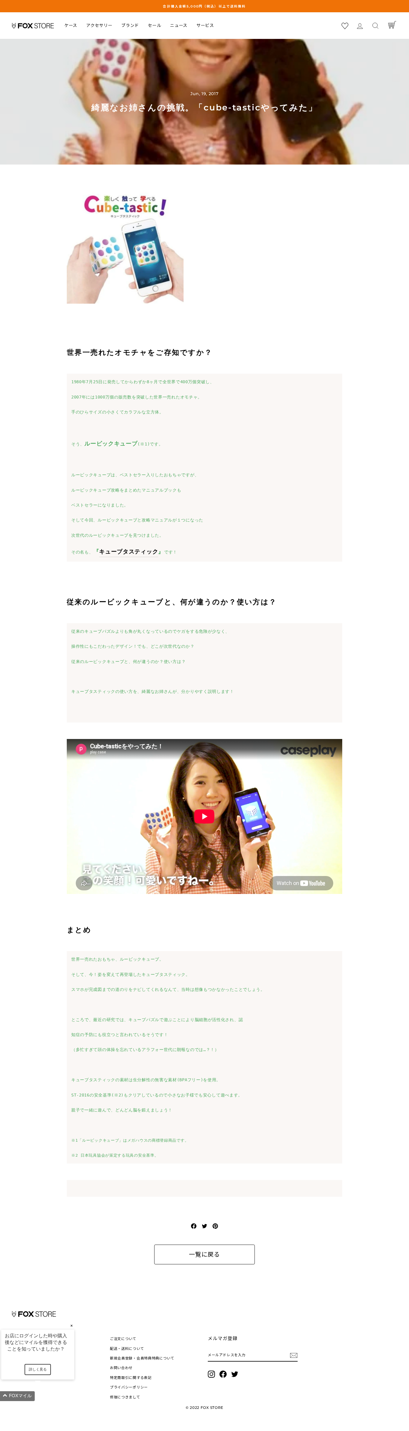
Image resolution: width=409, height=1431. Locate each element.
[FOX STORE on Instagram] (211, 1374)
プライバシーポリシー (129, 1387)
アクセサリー (99, 25)
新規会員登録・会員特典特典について (142, 1358)
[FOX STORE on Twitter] (234, 1374)
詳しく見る (38, 1369)
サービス (205, 25)
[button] (45, 1396)
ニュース (178, 25)
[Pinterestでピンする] (215, 1226)
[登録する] (294, 1355)
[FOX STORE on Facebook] (223, 1374)
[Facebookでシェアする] (193, 1226)
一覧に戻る (204, 1254)
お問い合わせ (121, 1367)
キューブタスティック (128, 551)
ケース (70, 25)
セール (154, 25)
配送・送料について (127, 1348)
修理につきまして (125, 1397)
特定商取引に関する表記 (131, 1377)
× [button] (71, 1325)
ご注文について (123, 1338)
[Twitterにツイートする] (204, 1226)
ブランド (130, 25)
